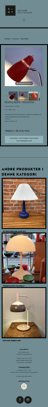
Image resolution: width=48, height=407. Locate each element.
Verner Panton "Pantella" (14, 286)
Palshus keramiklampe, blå (14, 231)
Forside (7, 39)
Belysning (25, 39)
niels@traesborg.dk (26, 360)
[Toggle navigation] (24, 19)
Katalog (16, 39)
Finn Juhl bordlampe (12, 340)
